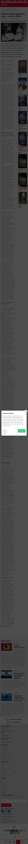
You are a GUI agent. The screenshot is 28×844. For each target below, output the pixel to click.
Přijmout (21, 431)
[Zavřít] (25, 411)
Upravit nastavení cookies (5, 431)
